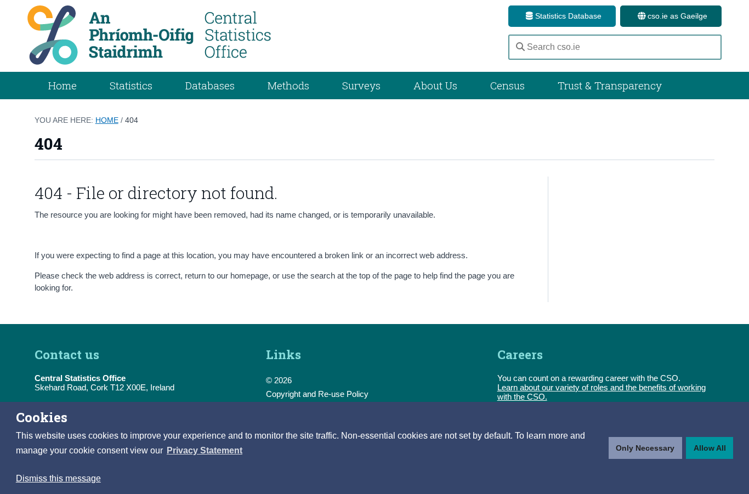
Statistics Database (567, 16)
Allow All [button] (710, 448)
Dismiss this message (58, 478)
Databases (210, 85)
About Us (435, 85)
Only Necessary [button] (645, 448)
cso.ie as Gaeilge (676, 16)
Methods (288, 85)
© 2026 (279, 380)
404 (131, 120)
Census (507, 85)
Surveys (361, 85)
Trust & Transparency (610, 85)
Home (62, 85)
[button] (204, 450)
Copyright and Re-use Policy (317, 394)
